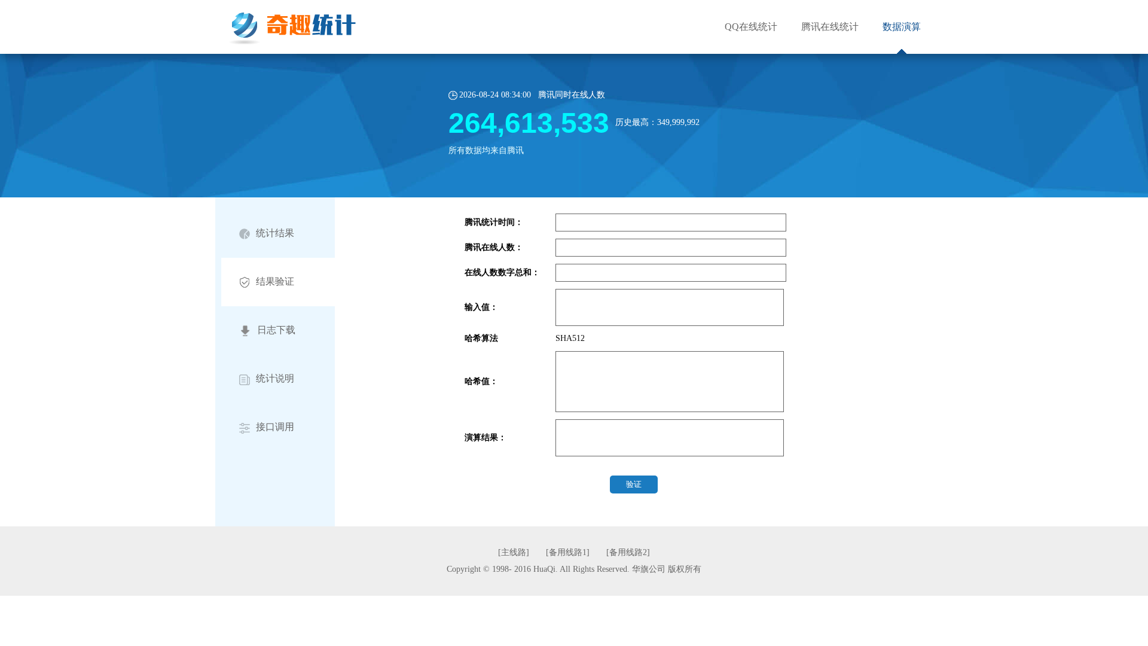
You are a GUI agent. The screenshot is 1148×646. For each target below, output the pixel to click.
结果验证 (275, 281)
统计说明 (275, 378)
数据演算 (902, 27)
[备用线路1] (569, 552)
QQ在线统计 (751, 27)
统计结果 (275, 233)
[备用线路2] (628, 552)
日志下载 (276, 330)
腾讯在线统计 (830, 27)
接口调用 (275, 427)
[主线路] (515, 552)
